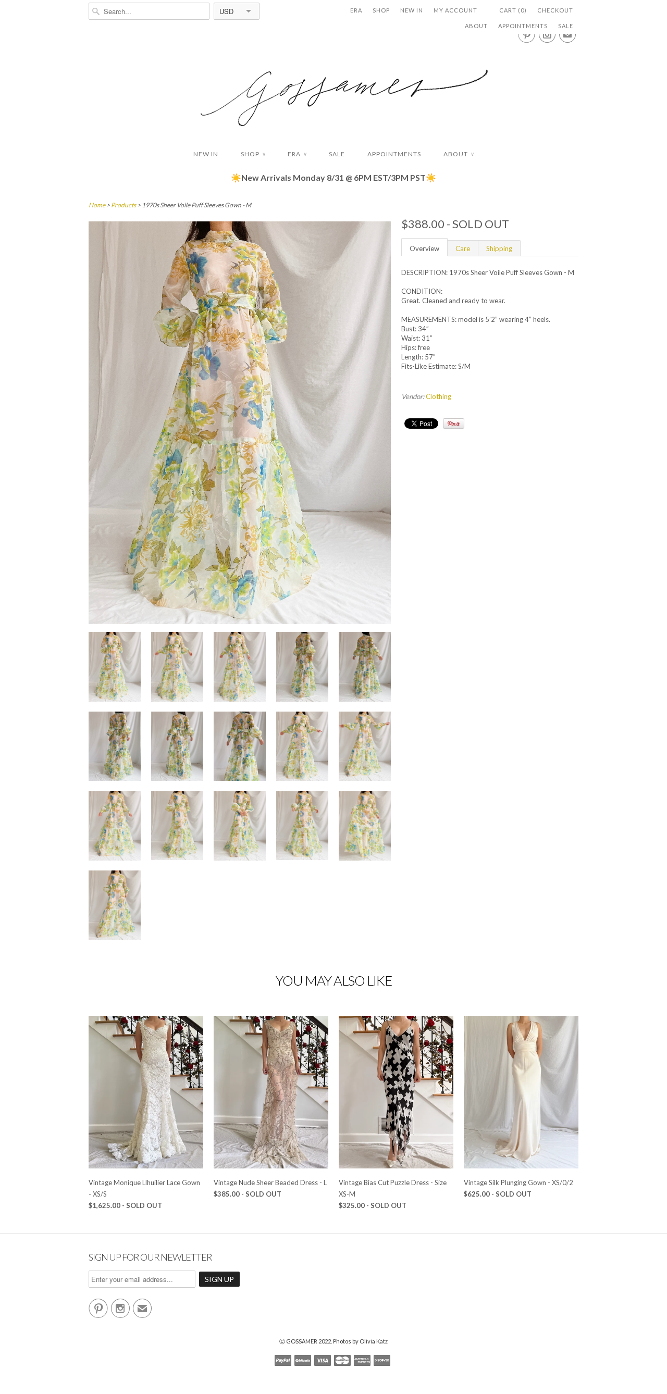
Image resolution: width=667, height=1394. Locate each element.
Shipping (499, 248)
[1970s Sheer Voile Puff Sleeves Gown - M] (115, 668)
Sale (565, 25)
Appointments (523, 25)
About (476, 25)
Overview (424, 248)
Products (123, 205)
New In (411, 10)
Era (356, 10)
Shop (381, 10)
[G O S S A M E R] (333, 88)
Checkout (555, 10)
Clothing (438, 396)
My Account (455, 10)
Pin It (453, 423)
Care (462, 248)
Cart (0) (513, 10)
